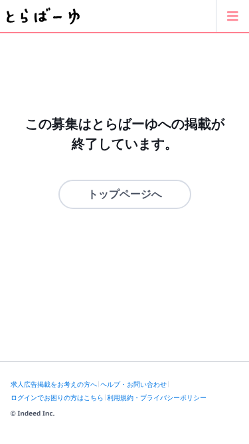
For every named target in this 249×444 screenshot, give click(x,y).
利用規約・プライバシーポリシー (157, 397)
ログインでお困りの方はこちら (57, 397)
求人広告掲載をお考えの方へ (54, 384)
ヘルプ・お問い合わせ (133, 384)
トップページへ (125, 194)
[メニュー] (232, 16)
